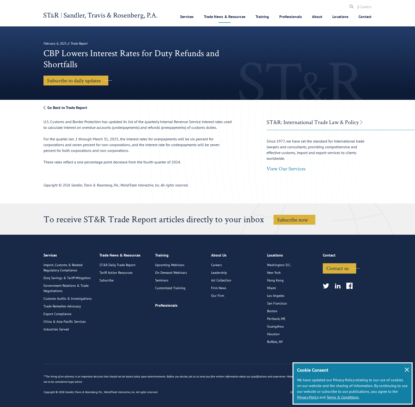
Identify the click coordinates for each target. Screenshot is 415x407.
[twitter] (327, 286)
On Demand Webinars (171, 272)
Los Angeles (275, 295)
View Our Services (286, 168)
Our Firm (217, 295)
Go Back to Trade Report (66, 107)
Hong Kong (275, 280)
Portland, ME (276, 319)
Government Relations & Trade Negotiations (66, 288)
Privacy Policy (307, 397)
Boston (272, 311)
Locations (340, 16)
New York (274, 272)
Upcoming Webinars (169, 265)
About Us (218, 255)
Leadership (219, 272)
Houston (273, 334)
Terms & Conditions (343, 397)
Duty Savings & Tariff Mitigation (67, 278)
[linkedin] (339, 286)
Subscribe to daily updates (74, 80)
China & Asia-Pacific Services (64, 321)
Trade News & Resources (224, 16)
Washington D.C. (279, 265)
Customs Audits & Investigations (67, 298)
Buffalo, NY (275, 342)
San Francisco (277, 303)
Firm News (218, 288)
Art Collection (221, 280)
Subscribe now (292, 219)
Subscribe (106, 280)
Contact (365, 16)
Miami (271, 288)
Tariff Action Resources (116, 272)
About (317, 16)
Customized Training (170, 288)
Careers (366, 6)
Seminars (161, 280)
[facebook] (351, 286)
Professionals (290, 16)
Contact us (337, 268)
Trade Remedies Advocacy (62, 306)
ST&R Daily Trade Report (117, 265)
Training (262, 16)
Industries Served (56, 329)
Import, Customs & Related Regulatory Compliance (63, 267)
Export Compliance (57, 314)
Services (187, 16)
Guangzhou (275, 326)
